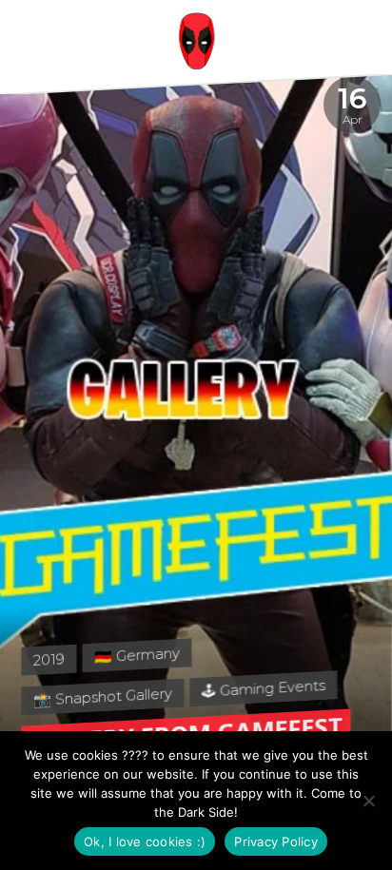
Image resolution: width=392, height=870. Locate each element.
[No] (368, 800)
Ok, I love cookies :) (145, 841)
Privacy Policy (276, 841)
